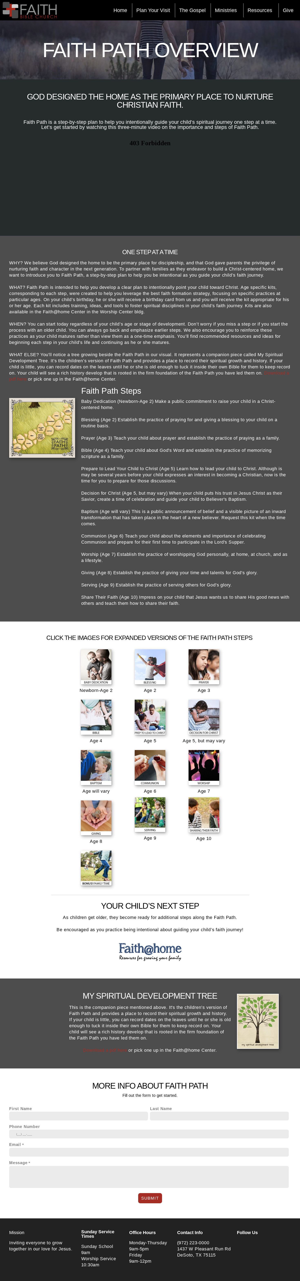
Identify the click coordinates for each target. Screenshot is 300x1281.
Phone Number (24, 1126)
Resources (261, 10)
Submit (150, 1198)
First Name (20, 1108)
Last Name (161, 1108)
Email (15, 1144)
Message (18, 1162)
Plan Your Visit (153, 10)
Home (120, 10)
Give (288, 10)
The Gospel (192, 10)
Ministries (226, 10)
